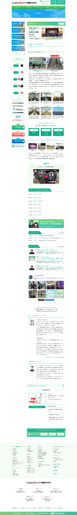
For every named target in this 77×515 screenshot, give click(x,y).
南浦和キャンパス (30, 460)
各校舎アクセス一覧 (18, 53)
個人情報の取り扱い (41, 458)
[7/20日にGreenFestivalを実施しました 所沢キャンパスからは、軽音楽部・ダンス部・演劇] (50, 285)
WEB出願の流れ (40, 450)
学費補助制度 (40, 456)
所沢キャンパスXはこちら (47, 309)
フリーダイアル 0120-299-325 (45, 1)
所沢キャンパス (22, 79)
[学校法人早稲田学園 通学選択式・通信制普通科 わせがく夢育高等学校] (24, 3)
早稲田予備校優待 (30, 451)
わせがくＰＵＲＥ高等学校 (32, 508)
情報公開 (14, 454)
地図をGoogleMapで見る (37, 407)
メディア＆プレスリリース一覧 (58, 460)
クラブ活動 (14, 471)
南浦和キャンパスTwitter (22, 86)
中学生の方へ (40, 463)
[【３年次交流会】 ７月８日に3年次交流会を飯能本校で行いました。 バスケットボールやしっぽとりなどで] (42, 285)
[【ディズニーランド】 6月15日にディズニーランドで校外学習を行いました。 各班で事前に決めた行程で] (33, 294)
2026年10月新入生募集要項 (42, 452)
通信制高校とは (15, 460)
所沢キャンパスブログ (31, 470)
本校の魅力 (14, 448)
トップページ (55, 18)
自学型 (58, 130)
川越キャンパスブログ (31, 468)
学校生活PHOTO (15, 473)
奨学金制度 (40, 457)
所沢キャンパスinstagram (19, 79)
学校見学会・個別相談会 (57, 452)
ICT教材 (14, 465)
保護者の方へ (40, 466)
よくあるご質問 (56, 448)
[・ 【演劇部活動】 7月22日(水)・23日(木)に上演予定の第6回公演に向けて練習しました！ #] (59, 294)
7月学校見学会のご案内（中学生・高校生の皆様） (47, 240)
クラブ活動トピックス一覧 (58, 458)
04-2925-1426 (52, 397)
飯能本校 (29, 456)
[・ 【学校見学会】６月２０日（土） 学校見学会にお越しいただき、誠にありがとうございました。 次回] (50, 294)
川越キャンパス (30, 457)
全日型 (33, 130)
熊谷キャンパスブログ (31, 472)
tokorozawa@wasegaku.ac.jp (56, 399)
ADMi (54, 508)
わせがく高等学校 (22, 508)
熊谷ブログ (16, 93)
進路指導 (29, 448)
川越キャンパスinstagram (22, 72)
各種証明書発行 (56, 466)
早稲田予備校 (41, 508)
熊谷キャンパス (30, 461)
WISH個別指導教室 (48, 508)
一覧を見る (62, 232)
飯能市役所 (55, 470)
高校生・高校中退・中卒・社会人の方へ (44, 464)
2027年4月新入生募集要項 (42, 453)
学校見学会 (58, 2)
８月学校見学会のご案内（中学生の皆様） (46, 235)
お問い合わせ (45, 3)
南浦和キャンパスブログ (31, 471)
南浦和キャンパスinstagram (19, 86)
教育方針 (14, 450)
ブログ (16, 65)
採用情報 (55, 473)
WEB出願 (63, 2)
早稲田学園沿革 (15, 452)
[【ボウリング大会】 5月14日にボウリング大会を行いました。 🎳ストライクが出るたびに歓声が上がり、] (42, 294)
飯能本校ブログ (30, 467)
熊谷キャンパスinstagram (22, 93)
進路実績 (29, 450)
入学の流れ (40, 448)
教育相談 (55, 461)
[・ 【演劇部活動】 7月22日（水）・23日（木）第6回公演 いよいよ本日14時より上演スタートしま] (59, 285)
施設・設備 (14, 453)
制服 (13, 472)
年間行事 (14, 470)
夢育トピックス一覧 (57, 457)
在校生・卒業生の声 (16, 475)
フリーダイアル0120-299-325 (58, 513)
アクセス (61, 23)
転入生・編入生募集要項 (42, 454)
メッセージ (14, 451)
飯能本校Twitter (22, 65)
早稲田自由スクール (61, 508)
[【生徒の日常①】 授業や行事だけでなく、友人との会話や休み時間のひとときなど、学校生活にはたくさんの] (33, 285)
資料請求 (53, 2)
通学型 (46, 130)
